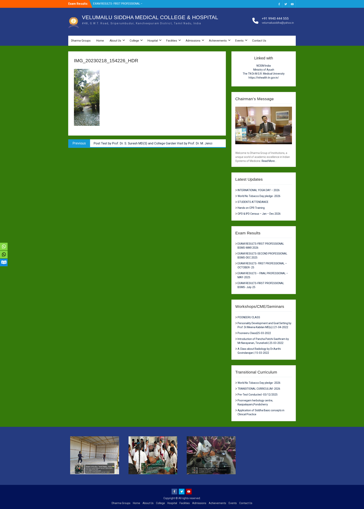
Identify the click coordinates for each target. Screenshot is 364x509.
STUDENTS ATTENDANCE (253, 201)
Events (239, 40)
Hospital (152, 40)
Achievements (218, 40)
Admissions (193, 40)
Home (100, 40)
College (134, 40)
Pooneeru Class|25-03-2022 (254, 333)
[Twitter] (286, 4)
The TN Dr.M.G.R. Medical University (264, 73)
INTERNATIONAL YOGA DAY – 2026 (259, 190)
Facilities (171, 40)
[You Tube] (292, 4)
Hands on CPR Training (251, 207)
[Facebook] (279, 4)
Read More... (269, 160)
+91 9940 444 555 (275, 18)
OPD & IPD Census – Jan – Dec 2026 (259, 213)
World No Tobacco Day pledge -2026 (259, 196)
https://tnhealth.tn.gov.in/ (264, 77)
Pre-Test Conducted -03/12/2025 (258, 394)
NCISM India (264, 65)
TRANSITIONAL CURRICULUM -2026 (259, 388)
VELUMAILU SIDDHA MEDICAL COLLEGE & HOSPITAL (150, 17)
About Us (115, 40)
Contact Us (259, 40)
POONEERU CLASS (249, 317)
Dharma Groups (81, 40)
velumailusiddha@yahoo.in (278, 22)
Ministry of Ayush (263, 69)
